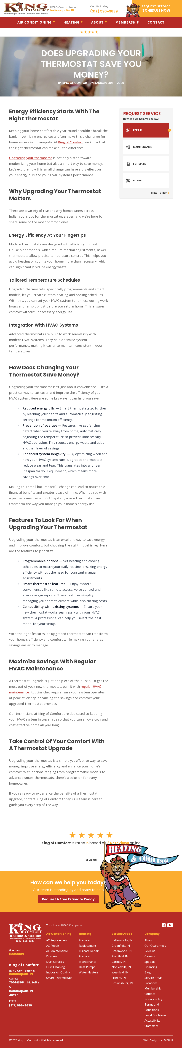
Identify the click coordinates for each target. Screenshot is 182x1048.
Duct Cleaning (55, 967)
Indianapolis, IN (122, 940)
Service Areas (153, 978)
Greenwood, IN (122, 951)
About (97, 22)
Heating (71, 22)
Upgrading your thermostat (30, 158)
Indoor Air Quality (58, 972)
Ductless (52, 956)
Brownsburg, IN (122, 983)
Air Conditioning (34, 22)
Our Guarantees (155, 946)
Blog (147, 972)
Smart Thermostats (59, 978)
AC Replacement (57, 940)
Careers (149, 956)
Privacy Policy (153, 999)
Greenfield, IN (121, 946)
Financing (150, 967)
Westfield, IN (120, 972)
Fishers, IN (119, 978)
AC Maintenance (57, 951)
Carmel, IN (119, 962)
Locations (150, 983)
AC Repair (52, 946)
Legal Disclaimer (155, 1015)
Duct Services (55, 962)
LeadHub (168, 1040)
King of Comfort (70, 142)
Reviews (91, 860)
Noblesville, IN (121, 967)
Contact (156, 22)
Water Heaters (88, 972)
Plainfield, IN (120, 956)
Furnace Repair (89, 951)
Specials (149, 962)
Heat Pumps (87, 967)
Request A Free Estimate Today (68, 899)
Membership (127, 22)
